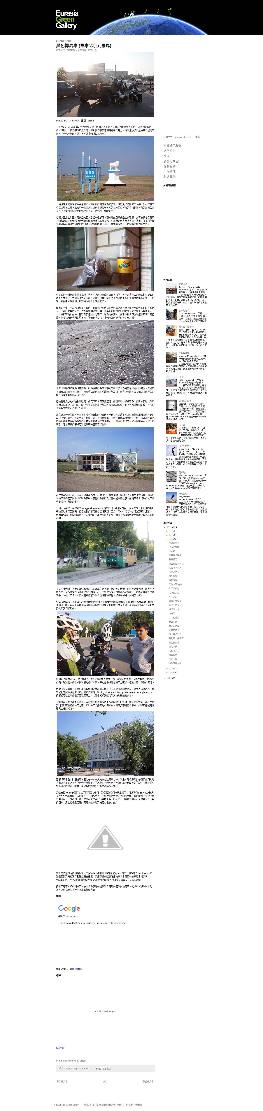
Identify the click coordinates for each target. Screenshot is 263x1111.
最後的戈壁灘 (175, 601)
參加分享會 (171, 161)
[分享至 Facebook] (106, 1068)
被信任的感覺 (185, 401)
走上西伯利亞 (175, 634)
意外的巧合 (184, 310)
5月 (171, 535)
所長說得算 (174, 651)
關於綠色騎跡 (172, 145)
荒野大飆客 (174, 543)
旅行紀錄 (169, 151)
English (187, 137)
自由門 (182, 377)
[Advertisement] (185, 85)
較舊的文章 (148, 1081)
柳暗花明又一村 (176, 572)
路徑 (166, 156)
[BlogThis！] (100, 1068)
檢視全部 (60, 1048)
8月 (171, 672)
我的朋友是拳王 (176, 638)
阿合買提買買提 (176, 563)
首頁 (105, 1081)
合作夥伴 (169, 171)
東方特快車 (174, 630)
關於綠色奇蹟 (89, 1105)
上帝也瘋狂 (174, 617)
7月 (171, 668)
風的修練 (173, 576)
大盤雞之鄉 (174, 592)
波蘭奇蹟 (183, 284)
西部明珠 (173, 580)
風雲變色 (173, 655)
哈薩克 (69, 1068)
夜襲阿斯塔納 (175, 663)
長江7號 (172, 597)
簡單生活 (173, 622)
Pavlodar (88, 1068)
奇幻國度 (183, 493)
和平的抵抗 (184, 446)
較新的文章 (62, 1081)
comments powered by (71, 1060)
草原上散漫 (174, 605)
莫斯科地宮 (184, 353)
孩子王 (182, 424)
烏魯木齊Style (175, 584)
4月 (171, 531)
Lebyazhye (78, 1068)
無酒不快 (173, 646)
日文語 (196, 137)
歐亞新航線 (174, 588)
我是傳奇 (173, 559)
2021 (169, 678)
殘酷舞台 (183, 472)
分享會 (113, 1105)
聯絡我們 (169, 177)
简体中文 (167, 137)
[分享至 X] (103, 1068)
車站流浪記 (174, 626)
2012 (169, 527)
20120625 (78, 969)
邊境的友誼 (174, 609)
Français (178, 137)
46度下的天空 (175, 568)
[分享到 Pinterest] (108, 1068)
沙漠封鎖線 (174, 547)
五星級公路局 (175, 555)
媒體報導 (169, 166)
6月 (171, 539)
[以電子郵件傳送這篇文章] (97, 1068)
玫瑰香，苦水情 (186, 326)
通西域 (172, 551)
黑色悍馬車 (174, 642)
